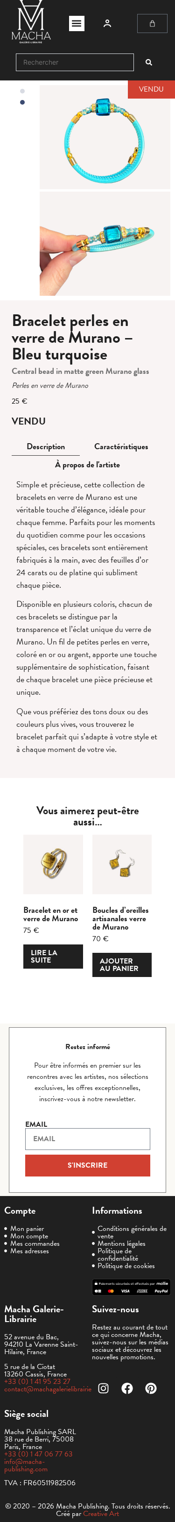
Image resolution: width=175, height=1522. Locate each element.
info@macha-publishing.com (26, 1465)
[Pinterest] (151, 1388)
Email (36, 1124)
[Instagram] (103, 1388)
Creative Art (101, 1513)
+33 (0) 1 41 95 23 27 (37, 1381)
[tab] (46, 447)
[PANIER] (152, 23)
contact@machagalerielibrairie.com (55, 1389)
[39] (105, 137)
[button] (76, 23)
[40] (105, 244)
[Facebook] (127, 1388)
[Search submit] (149, 62)
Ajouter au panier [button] (119, 965)
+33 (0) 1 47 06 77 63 (38, 1454)
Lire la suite (44, 956)
